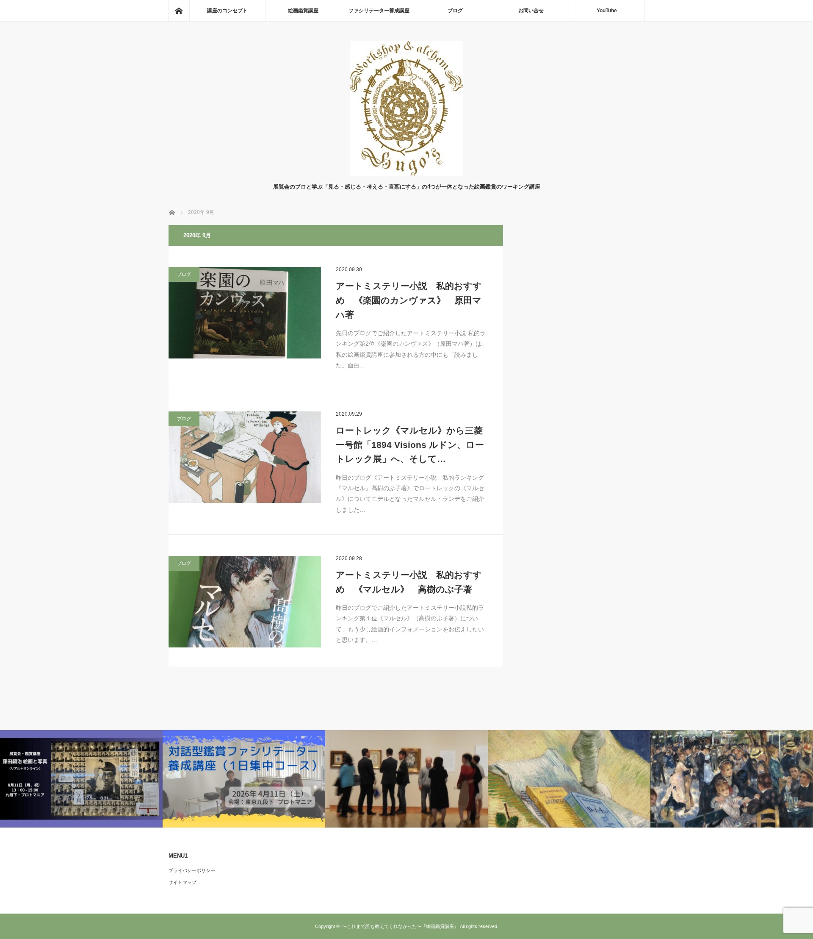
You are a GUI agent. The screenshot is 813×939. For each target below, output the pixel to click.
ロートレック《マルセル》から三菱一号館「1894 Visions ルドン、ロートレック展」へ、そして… (410, 444)
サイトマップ (182, 882)
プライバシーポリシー (192, 870)
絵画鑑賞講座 (303, 11)
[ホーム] (178, 10)
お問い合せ (531, 11)
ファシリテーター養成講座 (378, 11)
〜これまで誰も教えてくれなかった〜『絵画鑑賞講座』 (400, 926)
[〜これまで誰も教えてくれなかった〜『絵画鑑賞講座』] (406, 174)
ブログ (455, 11)
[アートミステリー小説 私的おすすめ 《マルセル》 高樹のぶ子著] (245, 601)
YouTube (607, 11)
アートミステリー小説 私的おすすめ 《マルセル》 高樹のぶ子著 (409, 582)
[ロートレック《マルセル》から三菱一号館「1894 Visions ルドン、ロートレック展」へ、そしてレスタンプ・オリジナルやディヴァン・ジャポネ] (245, 457)
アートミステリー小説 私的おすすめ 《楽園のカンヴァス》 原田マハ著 (409, 300)
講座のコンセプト (227, 11)
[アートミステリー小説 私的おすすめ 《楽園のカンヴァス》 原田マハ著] (245, 312)
